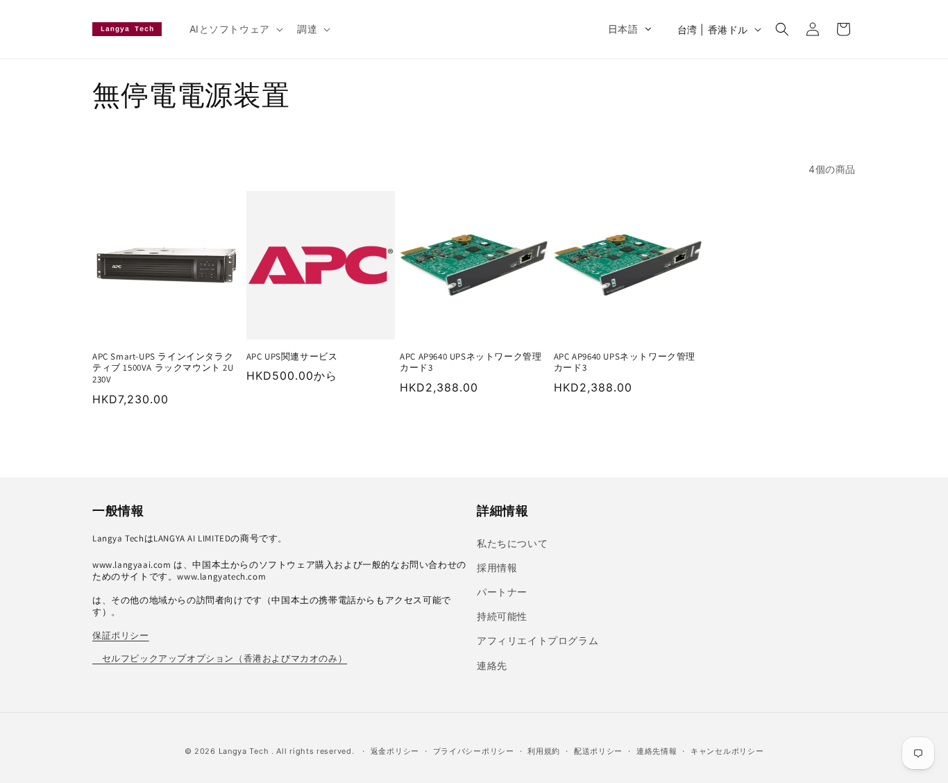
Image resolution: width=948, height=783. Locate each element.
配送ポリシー (598, 751)
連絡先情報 (656, 751)
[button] (235, 29)
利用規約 (543, 751)
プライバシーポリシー (473, 751)
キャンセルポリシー (727, 751)
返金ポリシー (395, 751)
